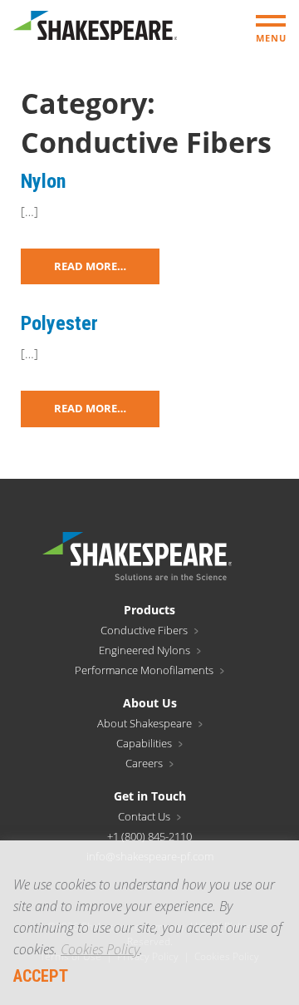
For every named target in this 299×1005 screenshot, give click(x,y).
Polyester (59, 323)
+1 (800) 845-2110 (149, 836)
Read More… (90, 266)
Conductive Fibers (144, 630)
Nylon (43, 181)
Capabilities (144, 743)
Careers (144, 763)
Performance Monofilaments (144, 670)
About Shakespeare (144, 723)
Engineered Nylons (144, 650)
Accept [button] (40, 976)
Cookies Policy (100, 949)
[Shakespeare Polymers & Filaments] (95, 29)
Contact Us (144, 816)
